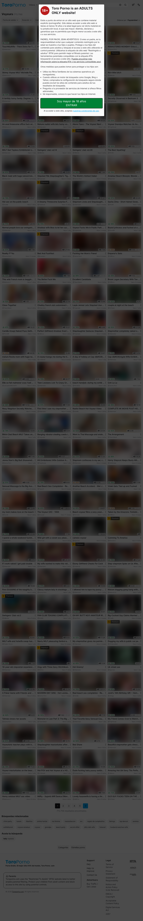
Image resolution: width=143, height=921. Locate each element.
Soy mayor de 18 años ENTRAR (71, 103)
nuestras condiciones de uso (86, 111)
